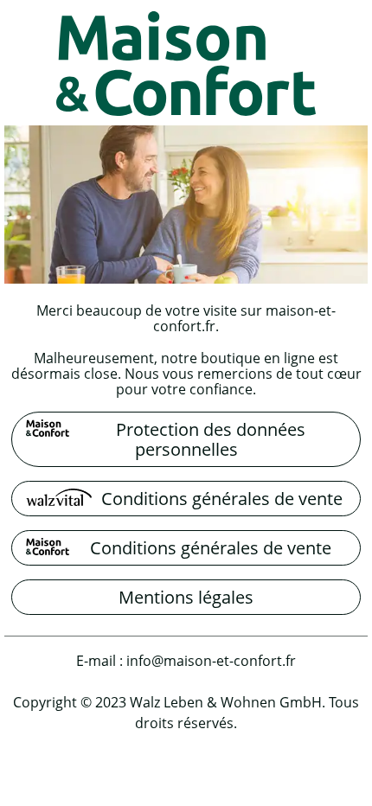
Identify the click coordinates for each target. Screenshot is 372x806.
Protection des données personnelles (210, 439)
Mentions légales (186, 597)
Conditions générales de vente (222, 498)
